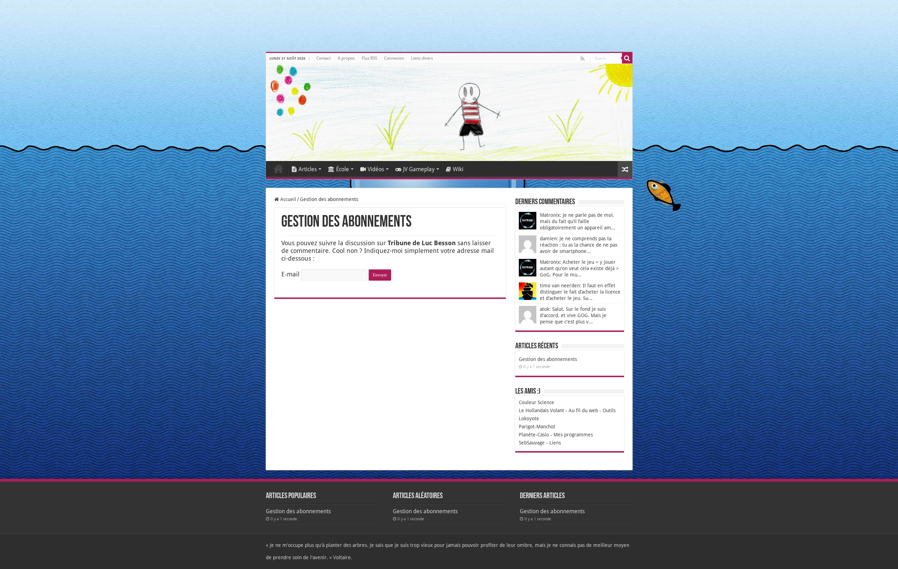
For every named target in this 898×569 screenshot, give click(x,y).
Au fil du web (583, 410)
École (342, 169)
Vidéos (376, 169)
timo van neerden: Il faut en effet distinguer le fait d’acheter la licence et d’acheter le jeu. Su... (580, 292)
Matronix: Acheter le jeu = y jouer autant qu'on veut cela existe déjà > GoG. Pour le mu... (579, 268)
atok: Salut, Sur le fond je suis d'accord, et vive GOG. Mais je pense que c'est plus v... (573, 315)
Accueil (278, 168)
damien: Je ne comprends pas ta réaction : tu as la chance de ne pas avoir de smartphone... (578, 245)
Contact (323, 58)
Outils (609, 410)
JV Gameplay (419, 169)
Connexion (394, 58)
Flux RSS (369, 58)
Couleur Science (536, 402)
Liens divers (422, 58)
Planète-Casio (534, 434)
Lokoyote (529, 418)
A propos (346, 58)
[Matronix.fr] (449, 112)
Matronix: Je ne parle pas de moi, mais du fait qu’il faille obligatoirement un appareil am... (577, 221)
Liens (555, 443)
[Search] (627, 58)
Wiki (458, 169)
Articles (308, 169)
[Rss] (582, 58)
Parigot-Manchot (537, 426)
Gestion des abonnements (548, 359)
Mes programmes (573, 434)
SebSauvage (532, 443)
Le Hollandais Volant (541, 410)
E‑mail (290, 274)
